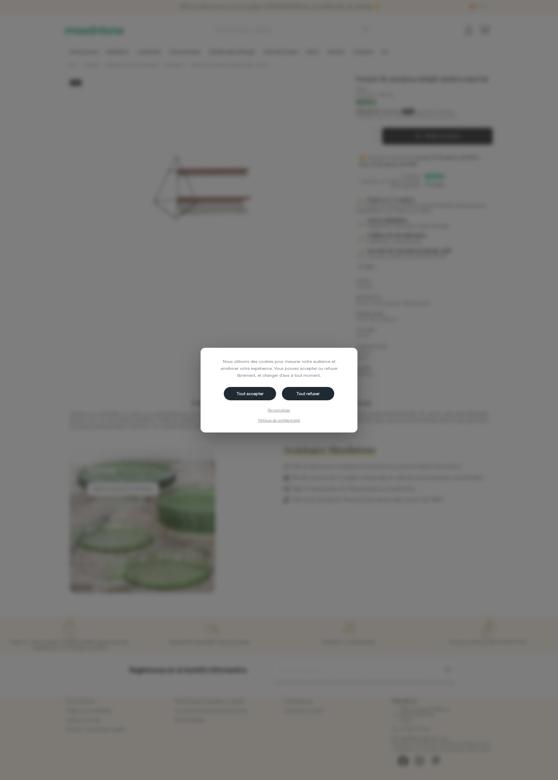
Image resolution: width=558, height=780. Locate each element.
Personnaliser (279, 410)
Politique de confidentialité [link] (279, 420)
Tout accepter (250, 393)
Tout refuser (308, 393)
